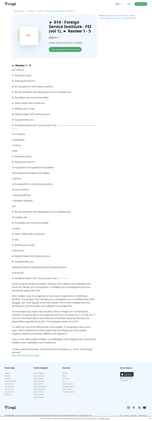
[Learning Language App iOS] (127, 374)
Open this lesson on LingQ (25, 355)
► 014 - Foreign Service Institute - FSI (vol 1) (56, 11)
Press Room (66, 389)
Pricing (7, 376)
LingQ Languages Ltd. (23, 415)
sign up (72, 349)
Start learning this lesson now (65, 49)
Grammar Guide (68, 392)
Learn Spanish (39, 376)
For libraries (9, 389)
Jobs (64, 381)
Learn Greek (19, 11)
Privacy (126, 415)
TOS (120, 415)
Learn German (39, 381)
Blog (64, 376)
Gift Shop (8, 394)
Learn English (39, 373)
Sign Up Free (141, 4)
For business (9, 386)
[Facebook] (134, 407)
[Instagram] (128, 407)
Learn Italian (38, 384)
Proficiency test (68, 384)
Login (129, 4)
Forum (64, 373)
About (7, 373)
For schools (9, 384)
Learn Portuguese (40, 386)
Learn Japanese (39, 389)
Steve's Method (10, 381)
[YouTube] (144, 407)
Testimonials (9, 392)
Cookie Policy (142, 415)
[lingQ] (10, 4)
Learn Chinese (39, 392)
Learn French (38, 378)
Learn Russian (39, 397)
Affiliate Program (68, 386)
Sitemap (133, 415)
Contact (7, 378)
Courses (30, 11)
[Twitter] (139, 407)
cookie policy (104, 418)
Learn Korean (39, 394)
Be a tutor (66, 378)
